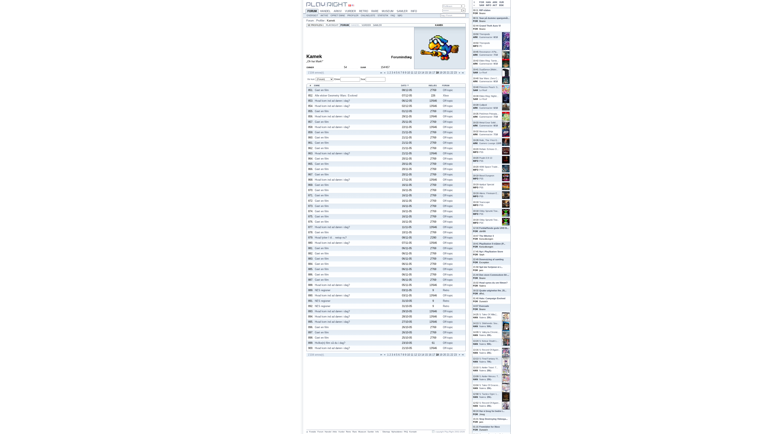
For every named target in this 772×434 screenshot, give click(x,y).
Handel (325, 11)
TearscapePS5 (484, 203)
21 (448, 72)
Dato (404, 85)
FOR (481, 2)
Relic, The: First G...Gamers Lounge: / (490, 141)
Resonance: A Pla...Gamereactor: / (488, 53)
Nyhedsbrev (396, 432)
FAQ (393, 15)
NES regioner (322, 290)
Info (414, 11)
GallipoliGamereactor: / (488, 106)
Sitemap (386, 432)
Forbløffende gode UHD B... (494, 228)
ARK (495, 2)
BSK (501, 5)
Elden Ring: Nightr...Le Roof (488, 97)
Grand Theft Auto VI (490, 26)
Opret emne (338, 15)
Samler (402, 11)
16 (430, 72)
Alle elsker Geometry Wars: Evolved (336, 95)
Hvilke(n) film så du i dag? (330, 342)
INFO (488, 5)
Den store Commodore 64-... (494, 275)
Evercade (484, 306)
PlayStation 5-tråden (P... (492, 244)
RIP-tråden (485, 10)
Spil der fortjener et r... (491, 267)
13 (419, 72)
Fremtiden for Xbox (489, 427)
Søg (399, 15)
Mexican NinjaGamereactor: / (488, 133)
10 (408, 72)
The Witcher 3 (486, 236)
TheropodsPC (484, 44)
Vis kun (310, 79)
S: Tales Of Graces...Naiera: (489, 386)
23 (455, 72)
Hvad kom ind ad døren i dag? (332, 100)
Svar (363, 79)
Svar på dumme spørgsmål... (494, 18)
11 (412, 72)
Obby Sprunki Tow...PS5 (489, 212)
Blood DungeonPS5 (486, 177)
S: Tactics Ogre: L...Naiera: (489, 395)
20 (444, 72)
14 (422, 72)
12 (415, 72)
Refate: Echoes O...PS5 (489, 150)
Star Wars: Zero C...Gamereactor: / (489, 80)
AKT (495, 5)
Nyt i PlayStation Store (491, 251)
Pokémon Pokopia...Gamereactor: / (489, 115)
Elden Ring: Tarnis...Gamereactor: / (489, 62)
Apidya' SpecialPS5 (486, 186)
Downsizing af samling (491, 259)
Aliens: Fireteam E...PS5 (489, 195)
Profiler (352, 15)
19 (440, 72)
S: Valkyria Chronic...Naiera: (489, 333)
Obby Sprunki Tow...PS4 (489, 221)
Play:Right (332, 25)
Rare (375, 11)
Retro (363, 11)
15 (426, 72)
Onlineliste (368, 15)
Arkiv (338, 11)
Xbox (446, 95)
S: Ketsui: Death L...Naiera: (489, 342)
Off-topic (448, 90)
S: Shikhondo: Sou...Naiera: (489, 325)
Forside (312, 432)
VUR (501, 2)
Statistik (383, 15)
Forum (312, 11)
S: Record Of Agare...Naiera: (489, 351)
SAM (481, 5)
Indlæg (433, 85)
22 (451, 72)
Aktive (324, 15)
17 (433, 72)
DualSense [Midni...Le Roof (488, 71)
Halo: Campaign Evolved (492, 298)
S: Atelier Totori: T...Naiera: (488, 369)
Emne (337, 79)
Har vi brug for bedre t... (491, 411)
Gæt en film (322, 90)
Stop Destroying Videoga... (493, 419)
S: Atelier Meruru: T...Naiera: (489, 378)
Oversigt (312, 15)
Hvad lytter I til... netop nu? (331, 237)
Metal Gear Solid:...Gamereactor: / (488, 124)
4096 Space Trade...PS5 (489, 168)
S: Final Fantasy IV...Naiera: (489, 360)
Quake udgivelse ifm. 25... (492, 290)
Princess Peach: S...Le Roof (489, 88)
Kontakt (413, 432)
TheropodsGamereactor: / (488, 35)
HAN (488, 2)
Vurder (350, 11)
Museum (387, 11)
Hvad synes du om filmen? (493, 282)
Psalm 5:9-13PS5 (485, 159)
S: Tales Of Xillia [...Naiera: (488, 316)
